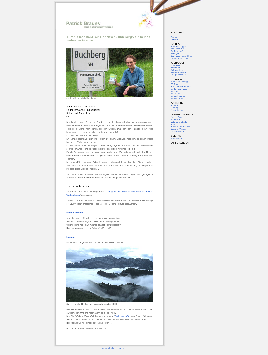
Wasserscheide (177, 131)
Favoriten (175, 37)
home (173, 32)
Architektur (175, 68)
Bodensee (175, 65)
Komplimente (176, 138)
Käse (173, 124)
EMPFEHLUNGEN (180, 143)
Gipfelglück (176, 53)
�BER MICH (177, 136)
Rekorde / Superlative (180, 126)
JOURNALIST (177, 63)
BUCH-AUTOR (178, 44)
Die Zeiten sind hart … (181, 58)
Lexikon (70, 237)
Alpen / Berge (177, 117)
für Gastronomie (178, 96)
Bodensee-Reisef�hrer (181, 56)
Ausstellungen (177, 110)
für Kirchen (175, 93)
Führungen (176, 108)
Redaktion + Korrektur (181, 86)
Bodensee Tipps (178, 46)
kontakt (181, 32)
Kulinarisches (177, 70)
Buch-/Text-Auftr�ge (180, 82)
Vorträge (174, 105)
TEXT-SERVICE (178, 79)
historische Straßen (179, 122)
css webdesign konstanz (112, 348)
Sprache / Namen (179, 129)
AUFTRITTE (177, 103)
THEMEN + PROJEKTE (182, 114)
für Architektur (177, 98)
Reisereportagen (178, 72)
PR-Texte (175, 84)
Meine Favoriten (74, 212)
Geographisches (178, 75)
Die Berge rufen (178, 51)
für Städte (175, 91)
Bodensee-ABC (122, 316)
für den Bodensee (179, 89)
